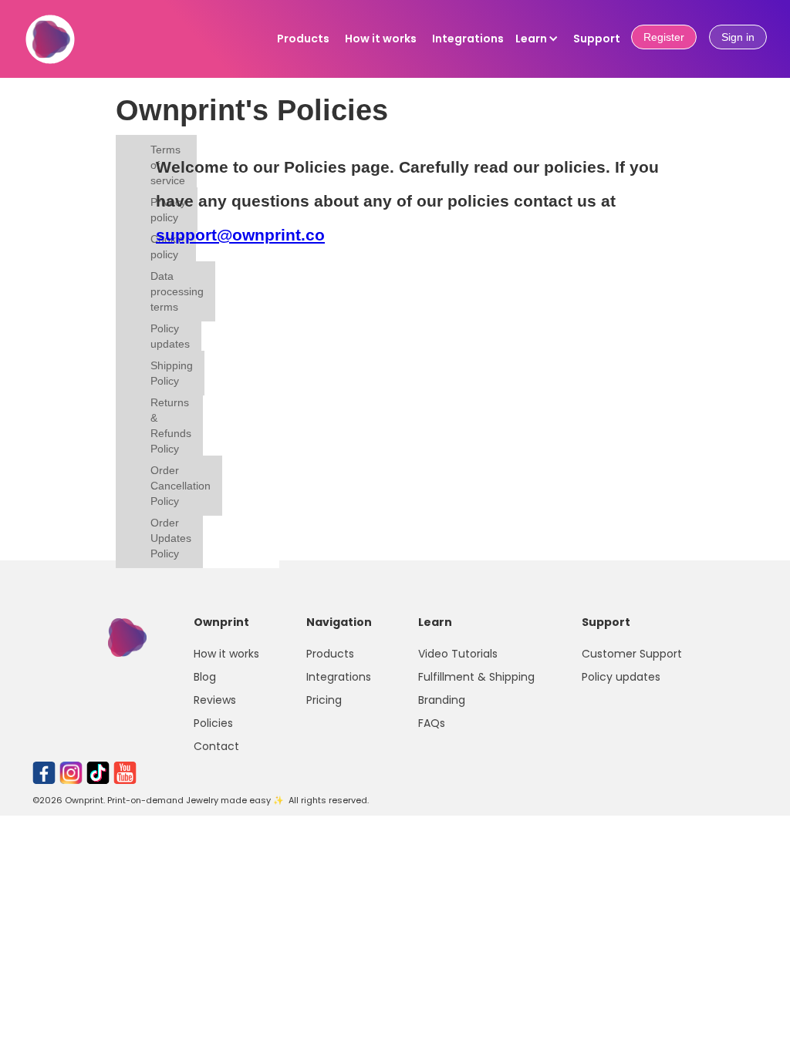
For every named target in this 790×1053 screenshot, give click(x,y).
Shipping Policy (171, 373)
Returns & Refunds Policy (170, 425)
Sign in (738, 37)
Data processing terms (177, 291)
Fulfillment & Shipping (476, 677)
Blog (205, 677)
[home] (50, 48)
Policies (213, 723)
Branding (441, 700)
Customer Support (632, 653)
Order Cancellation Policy (180, 485)
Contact (216, 746)
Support (596, 38)
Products (303, 38)
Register (663, 37)
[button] (537, 38)
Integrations (468, 38)
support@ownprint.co (240, 235)
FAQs (431, 723)
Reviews (215, 700)
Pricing (324, 700)
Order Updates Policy (170, 538)
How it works (381, 38)
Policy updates (170, 336)
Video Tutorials (458, 653)
